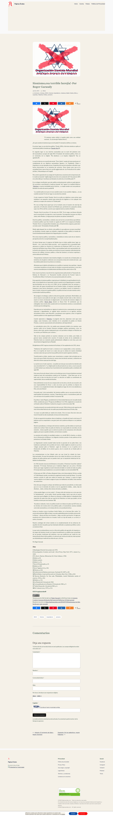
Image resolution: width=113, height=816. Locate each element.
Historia (51, 93)
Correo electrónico (38, 678)
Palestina (40, 94)
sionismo (50, 94)
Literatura (63, 93)
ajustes (63, 814)
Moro (44, 90)
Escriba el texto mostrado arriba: (50, 707)
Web (34, 685)
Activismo (36, 93)
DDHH (46, 93)
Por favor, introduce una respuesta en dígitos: (45, 692)
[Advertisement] (56, 19)
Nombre (35, 670)
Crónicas (42, 93)
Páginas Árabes (19, 4)
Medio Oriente (69, 93)
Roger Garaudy (55, 598)
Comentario (36, 652)
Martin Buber (48, 302)
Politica (45, 94)
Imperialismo (57, 93)
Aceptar (73, 813)
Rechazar (82, 813)
